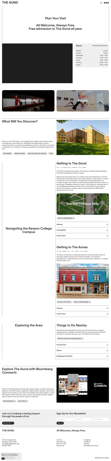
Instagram (87, 440)
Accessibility (7, 153)
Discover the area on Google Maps (69, 338)
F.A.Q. (51, 153)
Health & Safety (19, 153)
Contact (59, 440)
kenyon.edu (60, 445)
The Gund (10, 2)
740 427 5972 (6, 445)
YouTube (86, 443)
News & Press (61, 442)
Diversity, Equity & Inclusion (37, 153)
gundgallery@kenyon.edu (10, 443)
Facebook (87, 442)
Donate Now (7, 423)
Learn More (22, 401)
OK (3, 458)
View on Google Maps (65, 218)
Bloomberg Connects (91, 445)
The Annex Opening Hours (100, 45)
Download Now (8, 401)
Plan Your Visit (61, 443)
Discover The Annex (64, 302)
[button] (83, 224)
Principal (106, 458)
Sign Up (60, 423)
